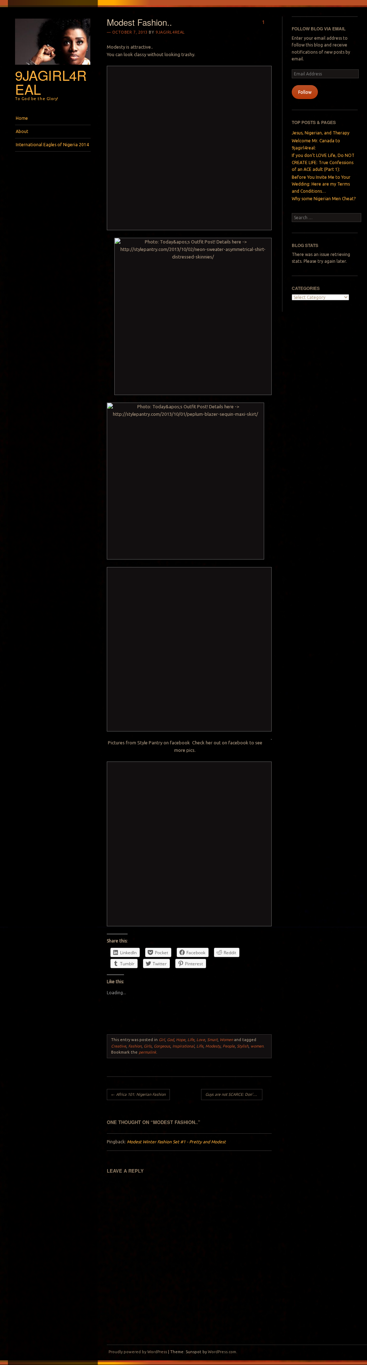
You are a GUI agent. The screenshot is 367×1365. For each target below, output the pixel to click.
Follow (304, 92)
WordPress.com (222, 1352)
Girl (162, 1040)
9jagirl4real (51, 82)
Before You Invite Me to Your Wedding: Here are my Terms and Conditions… (321, 184)
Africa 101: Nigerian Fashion (138, 1094)
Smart (212, 1040)
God (170, 1040)
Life (190, 1040)
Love (200, 1040)
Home (22, 118)
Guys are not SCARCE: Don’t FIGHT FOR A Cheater (233, 1094)
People (229, 1046)
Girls (148, 1046)
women (257, 1046)
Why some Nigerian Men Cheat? (324, 198)
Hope (180, 1040)
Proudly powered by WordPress (138, 1352)
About (22, 131)
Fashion (135, 1046)
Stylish (242, 1046)
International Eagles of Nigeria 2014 (52, 144)
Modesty (212, 1046)
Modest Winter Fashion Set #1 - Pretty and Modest (176, 1141)
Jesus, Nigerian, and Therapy (320, 132)
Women (226, 1040)
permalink (147, 1052)
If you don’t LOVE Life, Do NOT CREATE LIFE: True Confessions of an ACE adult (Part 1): (323, 162)
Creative (118, 1046)
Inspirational (183, 1046)
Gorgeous (162, 1046)
